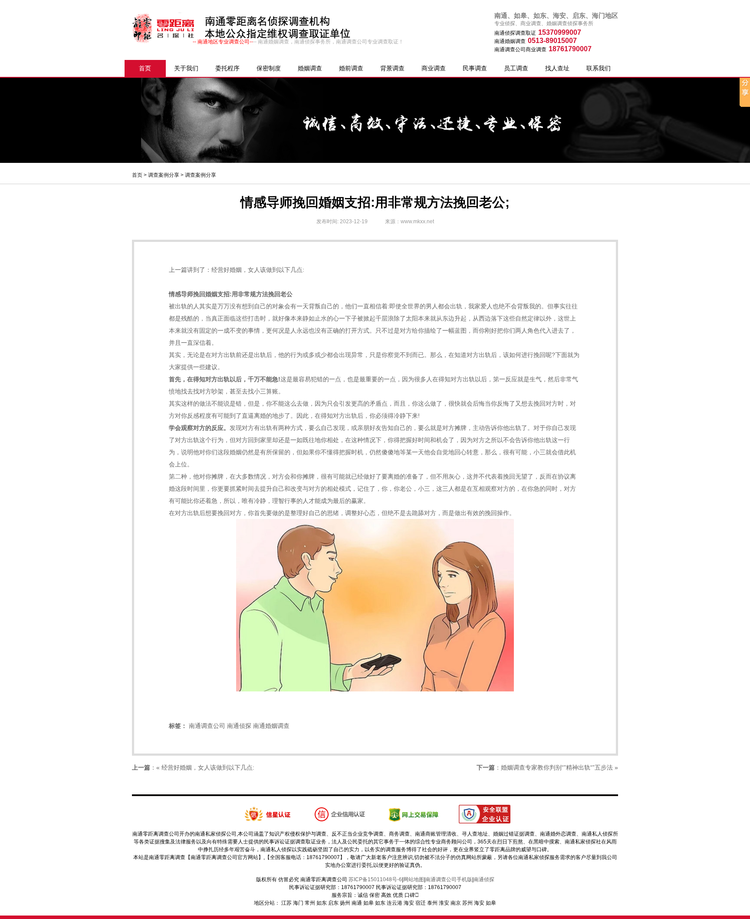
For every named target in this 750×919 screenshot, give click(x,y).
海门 (298, 903)
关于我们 (186, 68)
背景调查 (392, 68)
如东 (321, 903)
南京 (456, 903)
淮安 (444, 903)
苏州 (467, 903)
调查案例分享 (163, 175)
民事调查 (475, 68)
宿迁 (420, 903)
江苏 (286, 903)
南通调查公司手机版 (448, 879)
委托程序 (227, 68)
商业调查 (433, 68)
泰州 (432, 903)
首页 (145, 68)
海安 (409, 903)
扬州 (345, 903)
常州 (310, 903)
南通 (357, 903)
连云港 (394, 903)
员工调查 (516, 68)
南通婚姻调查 (271, 725)
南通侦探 (239, 725)
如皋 (368, 903)
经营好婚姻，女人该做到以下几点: (257, 269)
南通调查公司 (207, 725)
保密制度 (269, 68)
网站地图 (413, 879)
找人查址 (557, 68)
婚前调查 (351, 68)
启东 (333, 903)
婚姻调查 (310, 68)
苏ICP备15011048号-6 (375, 879)
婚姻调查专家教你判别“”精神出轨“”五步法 (557, 767)
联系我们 (598, 68)
